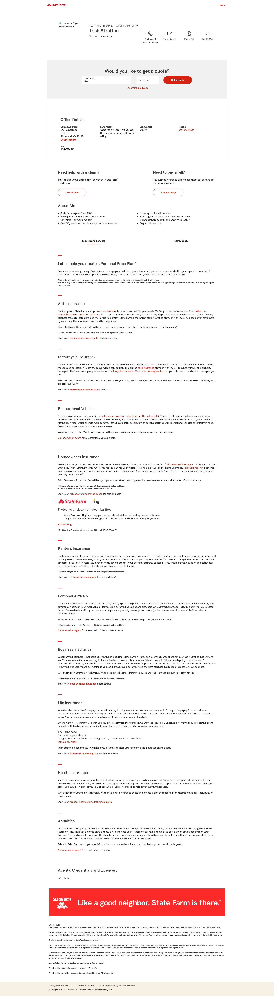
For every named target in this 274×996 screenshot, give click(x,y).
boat (134, 416)
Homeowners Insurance (180, 464)
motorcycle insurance (121, 371)
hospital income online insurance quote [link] (91, 802)
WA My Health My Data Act (60, 986)
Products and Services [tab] (93, 241)
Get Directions (68, 139)
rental (81, 314)
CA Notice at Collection (85, 986)
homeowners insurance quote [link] (86, 494)
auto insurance (105, 311)
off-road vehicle (149, 416)
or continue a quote (137, 88)
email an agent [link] (73, 438)
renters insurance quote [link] (83, 577)
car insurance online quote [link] (84, 338)
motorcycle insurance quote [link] (85, 389)
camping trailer (123, 416)
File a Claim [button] (72, 192)
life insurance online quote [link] (84, 753)
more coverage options (153, 371)
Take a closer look (67, 742)
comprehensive (66, 314)
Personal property (193, 468)
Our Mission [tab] (181, 241)
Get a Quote (177, 80)
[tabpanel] (137, 134)
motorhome (107, 416)
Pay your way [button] (168, 192)
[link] (169, 41)
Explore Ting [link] (65, 524)
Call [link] (60, 438)
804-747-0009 (186, 129)
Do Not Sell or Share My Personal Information (117, 986)
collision (199, 311)
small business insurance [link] (83, 684)
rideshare (95, 314)
